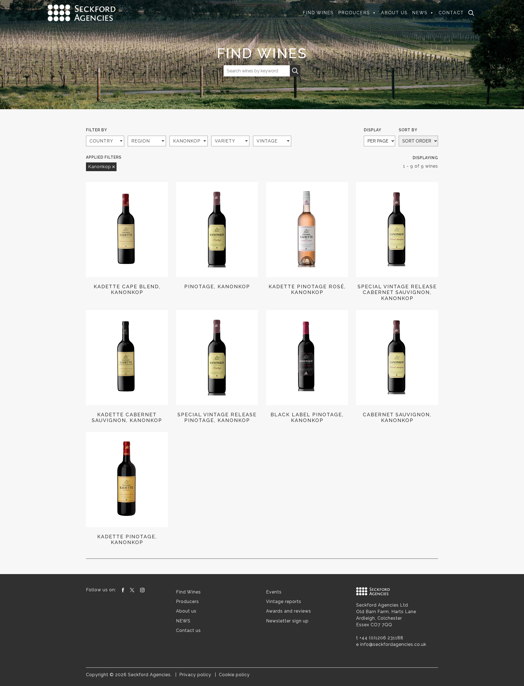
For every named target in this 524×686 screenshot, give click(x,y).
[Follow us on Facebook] (123, 589)
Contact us (188, 630)
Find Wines (318, 12)
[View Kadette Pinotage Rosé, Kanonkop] (307, 229)
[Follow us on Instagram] (142, 589)
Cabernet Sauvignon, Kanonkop (397, 417)
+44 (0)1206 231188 (381, 637)
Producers (354, 12)
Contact (451, 12)
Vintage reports (283, 601)
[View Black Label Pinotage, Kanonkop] (307, 357)
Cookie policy (234, 674)
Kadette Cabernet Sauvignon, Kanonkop (127, 417)
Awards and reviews (288, 611)
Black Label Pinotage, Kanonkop (307, 417)
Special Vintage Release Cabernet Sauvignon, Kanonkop (397, 292)
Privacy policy (195, 674)
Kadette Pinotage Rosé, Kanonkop (307, 289)
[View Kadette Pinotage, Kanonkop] (127, 479)
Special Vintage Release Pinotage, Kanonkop (217, 417)
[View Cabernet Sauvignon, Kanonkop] (397, 357)
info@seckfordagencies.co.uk (393, 644)
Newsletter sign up (287, 620)
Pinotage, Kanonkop (217, 286)
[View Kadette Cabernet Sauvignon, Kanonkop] (127, 357)
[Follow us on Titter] (132, 589)
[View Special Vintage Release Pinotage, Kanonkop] (217, 357)
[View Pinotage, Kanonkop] (217, 229)
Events (274, 592)
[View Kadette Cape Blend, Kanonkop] (127, 229)
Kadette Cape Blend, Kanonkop (127, 289)
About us (394, 12)
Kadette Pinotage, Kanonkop (127, 539)
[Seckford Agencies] (81, 12)
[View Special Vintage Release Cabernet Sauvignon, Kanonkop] (397, 229)
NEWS (420, 12)
